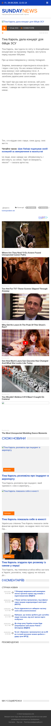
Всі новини (31, 207)
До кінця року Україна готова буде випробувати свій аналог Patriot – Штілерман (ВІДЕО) (28, 625)
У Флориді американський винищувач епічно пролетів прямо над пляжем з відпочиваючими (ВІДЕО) (30, 593)
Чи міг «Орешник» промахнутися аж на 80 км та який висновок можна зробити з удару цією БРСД (31, 634)
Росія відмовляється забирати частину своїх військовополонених (30, 610)
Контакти (12, 722)
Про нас (19, 722)
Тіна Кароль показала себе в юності (24, 519)
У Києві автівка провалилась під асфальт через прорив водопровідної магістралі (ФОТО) (31, 602)
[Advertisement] (25, 114)
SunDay (19, 11)
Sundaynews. (35, 719)
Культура (44, 207)
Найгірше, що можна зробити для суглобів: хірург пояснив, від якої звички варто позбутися (32, 617)
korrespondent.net (8, 211)
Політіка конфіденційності (33, 722)
